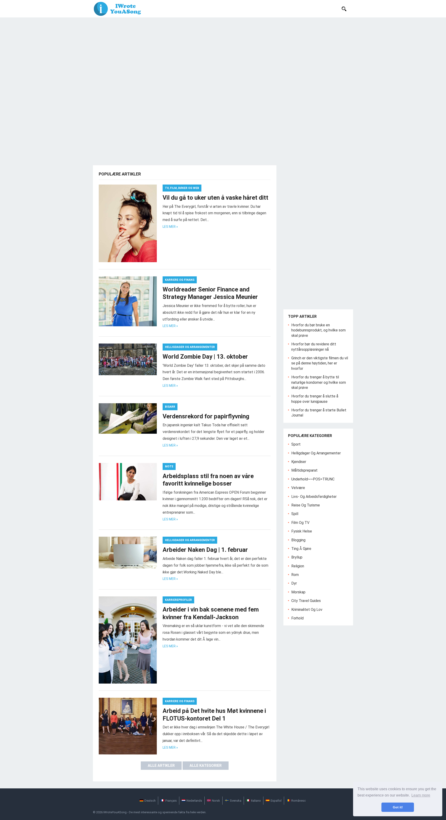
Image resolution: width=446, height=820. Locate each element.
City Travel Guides (306, 600)
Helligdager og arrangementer (190, 347)
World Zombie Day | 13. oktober (205, 356)
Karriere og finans (179, 279)
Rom (295, 574)
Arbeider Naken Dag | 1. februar (205, 549)
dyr (294, 583)
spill (294, 514)
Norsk (216, 800)
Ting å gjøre (301, 548)
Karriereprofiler (178, 600)
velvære (298, 488)
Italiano (256, 800)
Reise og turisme (305, 505)
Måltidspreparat (304, 470)
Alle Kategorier (206, 765)
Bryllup (296, 557)
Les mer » (170, 226)
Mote (169, 466)
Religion (297, 566)
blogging (298, 540)
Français (171, 800)
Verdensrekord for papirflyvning (206, 416)
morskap (298, 592)
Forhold (297, 618)
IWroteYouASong (115, 812)
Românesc (298, 800)
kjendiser (298, 462)
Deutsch (150, 800)
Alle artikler (161, 765)
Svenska (235, 800)
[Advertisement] (223, 52)
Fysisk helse (301, 531)
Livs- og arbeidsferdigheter (314, 496)
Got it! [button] (398, 807)
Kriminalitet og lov (306, 609)
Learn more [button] (420, 795)
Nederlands (194, 800)
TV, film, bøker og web (182, 188)
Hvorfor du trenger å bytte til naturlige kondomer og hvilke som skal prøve (318, 382)
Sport (296, 444)
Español (276, 800)
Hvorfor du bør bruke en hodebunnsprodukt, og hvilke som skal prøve (318, 330)
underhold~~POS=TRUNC (312, 479)
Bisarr (170, 406)
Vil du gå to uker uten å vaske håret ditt (215, 197)
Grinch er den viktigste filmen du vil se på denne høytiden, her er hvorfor (319, 363)
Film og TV (300, 522)
